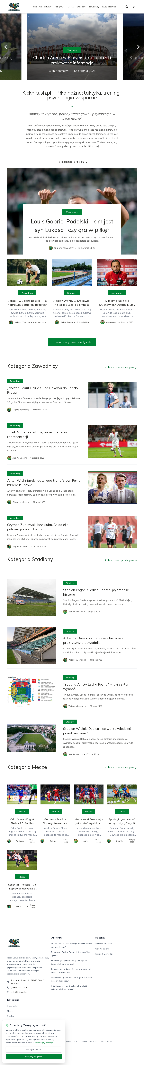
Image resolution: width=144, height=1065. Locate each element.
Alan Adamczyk (102, 949)
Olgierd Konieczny (103, 943)
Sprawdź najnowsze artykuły (72, 342)
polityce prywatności (44, 1042)
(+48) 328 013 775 (19, 987)
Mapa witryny (106, 1041)
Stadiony (81, 6)
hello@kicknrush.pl (19, 992)
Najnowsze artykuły (42, 6)
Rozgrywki (59, 6)
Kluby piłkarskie (109, 6)
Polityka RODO (72, 1041)
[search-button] (126, 6)
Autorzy (100, 937)
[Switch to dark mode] (134, 6)
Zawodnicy (94, 6)
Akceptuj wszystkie (33, 1056)
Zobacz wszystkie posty (121, 367)
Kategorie (13, 999)
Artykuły (56, 937)
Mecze (71, 6)
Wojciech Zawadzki (104, 954)
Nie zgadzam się (33, 1049)
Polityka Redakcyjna (90, 1041)
